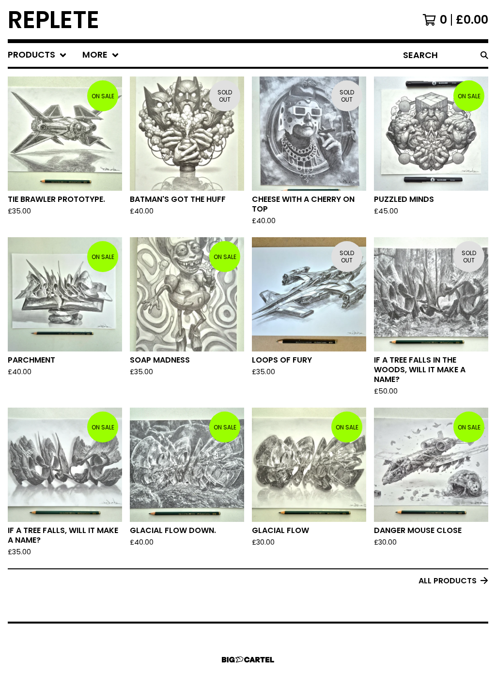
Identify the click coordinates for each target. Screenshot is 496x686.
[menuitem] (37, 55)
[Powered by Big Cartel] (248, 660)
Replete (53, 19)
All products (447, 580)
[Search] (484, 55)
